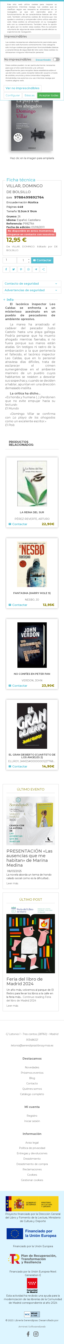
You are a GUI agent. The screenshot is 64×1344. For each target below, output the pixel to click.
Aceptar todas (48, 95)
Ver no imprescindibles (22, 88)
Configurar (13, 95)
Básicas (29, 95)
